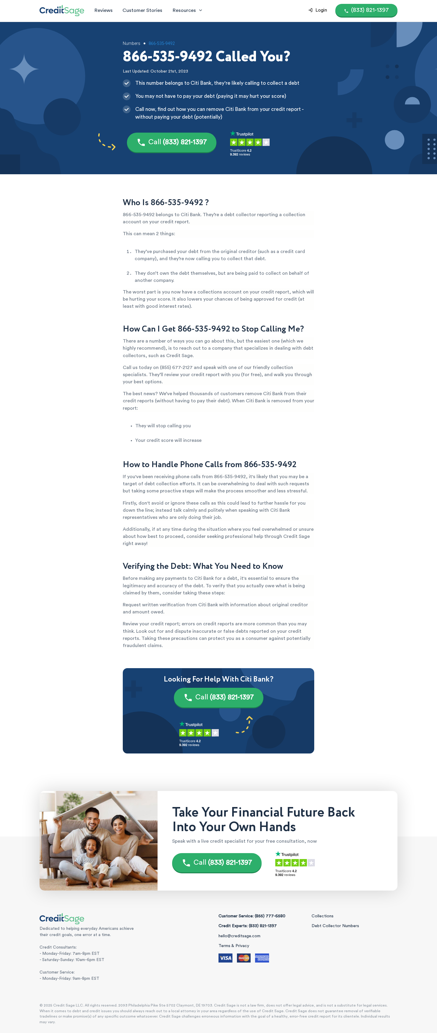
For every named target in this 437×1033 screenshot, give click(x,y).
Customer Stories (142, 10)
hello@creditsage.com (239, 936)
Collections (323, 916)
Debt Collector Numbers (335, 926)
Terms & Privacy (233, 946)
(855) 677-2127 (176, 367)
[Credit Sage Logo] (62, 10)
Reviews (103, 10)
